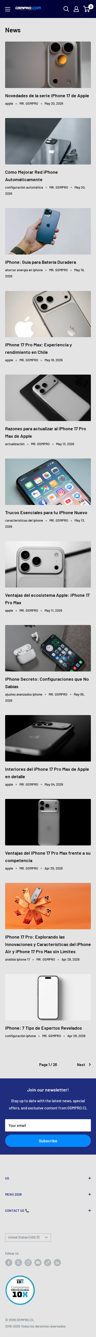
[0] (86, 9)
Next (81, 1064)
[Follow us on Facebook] (8, 1262)
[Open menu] (7, 9)
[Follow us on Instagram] (28, 1262)
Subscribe (48, 1140)
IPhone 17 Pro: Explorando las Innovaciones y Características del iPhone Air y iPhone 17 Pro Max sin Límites (48, 944)
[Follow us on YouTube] (37, 1262)
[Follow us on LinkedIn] (57, 1262)
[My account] (76, 9)
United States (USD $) (23, 1237)
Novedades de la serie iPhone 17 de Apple (47, 95)
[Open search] (66, 9)
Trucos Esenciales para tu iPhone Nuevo (46, 512)
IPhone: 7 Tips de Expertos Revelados (43, 1028)
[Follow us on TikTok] (47, 1262)
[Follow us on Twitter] (18, 1262)
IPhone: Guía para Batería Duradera (40, 262)
